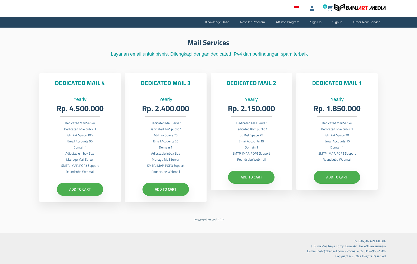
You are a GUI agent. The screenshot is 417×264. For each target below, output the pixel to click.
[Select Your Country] (296, 8)
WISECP (217, 219)
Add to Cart (337, 177)
